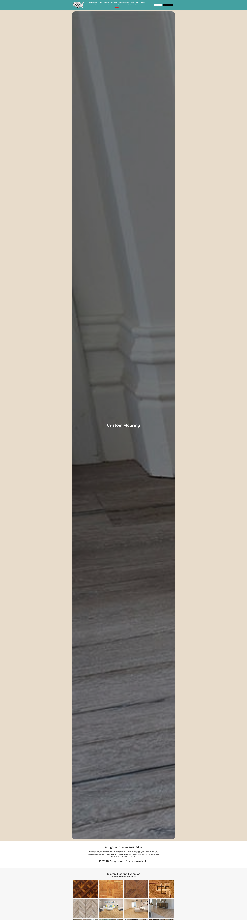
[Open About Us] (143, 5)
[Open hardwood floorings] (108, 2)
